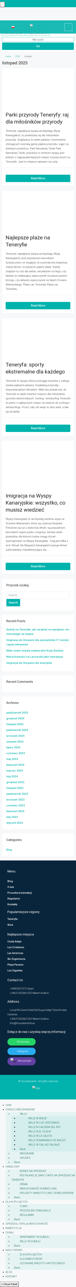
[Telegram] (41, 1093)
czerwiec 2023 (15, 805)
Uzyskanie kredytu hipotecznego (42, 1263)
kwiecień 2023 (15, 811)
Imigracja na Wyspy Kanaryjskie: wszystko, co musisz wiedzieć (35, 503)
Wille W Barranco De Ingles (47, 1140)
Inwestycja (13, 1228)
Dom (8, 1105)
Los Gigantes (15, 970)
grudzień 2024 (15, 718)
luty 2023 (12, 817)
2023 (17, 56)
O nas (10, 887)
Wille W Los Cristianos (43, 1122)
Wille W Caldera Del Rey (44, 1127)
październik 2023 (17, 793)
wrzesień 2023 (15, 799)
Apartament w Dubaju (34, 1236)
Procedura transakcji (19, 892)
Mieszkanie (27, 1153)
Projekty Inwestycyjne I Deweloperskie (47, 1193)
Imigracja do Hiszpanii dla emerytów (29, 663)
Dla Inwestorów (31, 1258)
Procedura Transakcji (35, 1210)
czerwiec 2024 (15, 753)
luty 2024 (12, 776)
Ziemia (24, 1184)
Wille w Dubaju (30, 1241)
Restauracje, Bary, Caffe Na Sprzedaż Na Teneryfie (43, 1177)
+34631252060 (18, 993)
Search (13, 602)
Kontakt (11, 1276)
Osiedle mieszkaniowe (20, 1109)
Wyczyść (38, 39)
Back (22, 1149)
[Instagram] (38, 1093)
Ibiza (10, 924)
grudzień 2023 (15, 782)
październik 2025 (17, 712)
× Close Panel (9, 1284)
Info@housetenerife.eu (22, 1023)
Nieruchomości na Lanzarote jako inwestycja (34, 656)
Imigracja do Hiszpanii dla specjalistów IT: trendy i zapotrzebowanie (37, 642)
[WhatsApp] (43, 1093)
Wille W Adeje (37, 1118)
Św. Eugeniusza (16, 958)
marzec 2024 (14, 770)
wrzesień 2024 (15, 735)
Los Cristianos (15, 947)
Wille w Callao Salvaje (44, 1144)
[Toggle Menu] (2, 4)
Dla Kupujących (17, 1201)
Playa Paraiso (15, 964)
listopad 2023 (15, 788)
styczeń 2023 (14, 822)
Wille (23, 1113)
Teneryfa (12, 919)
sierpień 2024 (15, 741)
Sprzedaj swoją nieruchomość (27, 1223)
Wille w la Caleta (40, 1135)
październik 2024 (17, 730)
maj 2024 (12, 759)
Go (38, 46)
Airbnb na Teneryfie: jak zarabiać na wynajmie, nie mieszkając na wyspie (37, 632)
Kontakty (12, 904)
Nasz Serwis (14, 1250)
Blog (9, 849)
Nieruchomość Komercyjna (38, 1188)
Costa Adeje (14, 941)
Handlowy (13, 1166)
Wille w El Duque (39, 1131)
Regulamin (13, 898)
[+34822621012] (68, 27)
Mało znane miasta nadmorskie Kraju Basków (34, 650)
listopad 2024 (15, 724)
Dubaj (10, 1232)
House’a (25, 1157)
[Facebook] (33, 1093)
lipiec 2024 (13, 747)
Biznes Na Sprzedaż (33, 1171)
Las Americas (15, 953)
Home (8, 56)
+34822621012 (18, 988)
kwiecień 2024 (15, 764)
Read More (38, 178)
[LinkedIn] (36, 1093)
